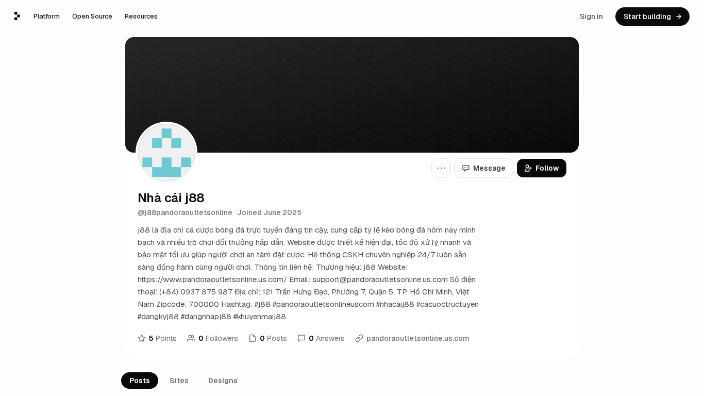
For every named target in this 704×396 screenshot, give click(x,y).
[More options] (441, 168)
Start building (647, 16)
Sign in (591, 16)
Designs (223, 380)
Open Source (92, 16)
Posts (139, 380)
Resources (141, 16)
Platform (46, 16)
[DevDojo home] (17, 16)
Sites (179, 380)
